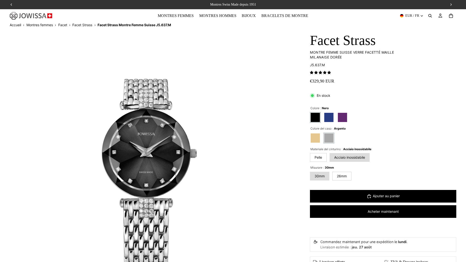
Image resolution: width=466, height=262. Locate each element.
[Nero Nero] (315, 117)
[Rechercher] (430, 15)
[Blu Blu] (329, 117)
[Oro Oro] (315, 138)
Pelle (318, 157)
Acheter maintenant (383, 211)
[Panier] (451, 15)
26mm (342, 176)
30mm (320, 176)
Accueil (15, 25)
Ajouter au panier (386, 196)
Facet (62, 25)
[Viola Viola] (342, 117)
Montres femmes (39, 25)
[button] (320, 72)
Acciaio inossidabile (349, 157)
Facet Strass (82, 25)
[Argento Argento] (329, 138)
